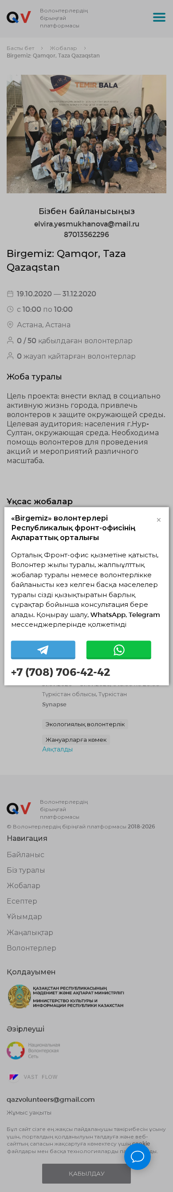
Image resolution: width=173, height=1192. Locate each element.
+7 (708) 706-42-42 (60, 672)
